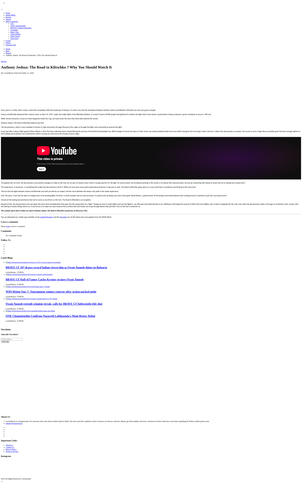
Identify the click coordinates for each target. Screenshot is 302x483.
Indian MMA (11, 15)
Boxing (8, 17)
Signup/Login (11, 45)
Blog (7, 51)
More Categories (12, 22)
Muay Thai (14, 32)
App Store (63, 217)
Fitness (8, 19)
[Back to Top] (2, 481)
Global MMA (15, 34)
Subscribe (5, 342)
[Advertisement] (72, 90)
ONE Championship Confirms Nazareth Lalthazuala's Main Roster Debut (50, 315)
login (8, 226)
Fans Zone (14, 39)
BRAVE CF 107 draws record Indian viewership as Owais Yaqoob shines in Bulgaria (56, 267)
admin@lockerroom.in (14, 423)
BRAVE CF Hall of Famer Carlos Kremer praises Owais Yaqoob (45, 279)
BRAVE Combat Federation (20, 28)
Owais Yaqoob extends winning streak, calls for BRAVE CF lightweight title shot (54, 303)
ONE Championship (18, 26)
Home (8, 13)
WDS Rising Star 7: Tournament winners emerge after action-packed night (51, 291)
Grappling (14, 30)
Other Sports (15, 36)
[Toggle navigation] (2, 9)
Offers (8, 43)
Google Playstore (46, 217)
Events (8, 41)
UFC (12, 24)
